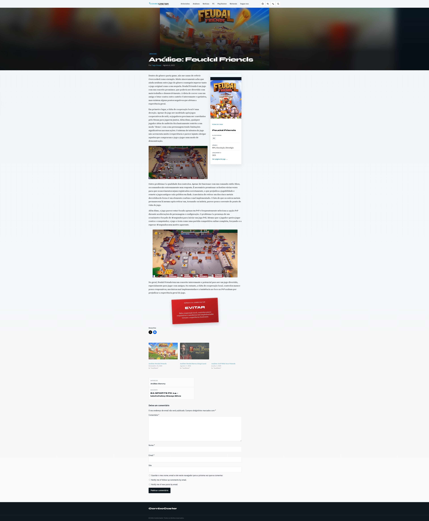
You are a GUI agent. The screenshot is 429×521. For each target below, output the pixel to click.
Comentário (154, 415)
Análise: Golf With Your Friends (223, 363)
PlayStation (222, 4)
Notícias (206, 4)
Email (151, 455)
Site (150, 465)
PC (213, 4)
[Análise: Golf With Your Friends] (226, 351)
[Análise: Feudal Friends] (163, 351)
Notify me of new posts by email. (164, 484)
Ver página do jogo (220, 159)
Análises (196, 4)
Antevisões (185, 4)
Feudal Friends (224, 130)
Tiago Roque (156, 65)
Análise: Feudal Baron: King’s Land (193, 363)
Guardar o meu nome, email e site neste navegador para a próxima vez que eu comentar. (187, 475)
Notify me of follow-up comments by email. (168, 480)
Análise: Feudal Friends (158, 363)
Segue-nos (244, 4)
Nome (152, 445)
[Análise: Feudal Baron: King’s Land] (194, 351)
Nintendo (233, 4)
